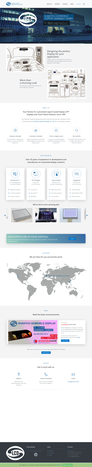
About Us (49, 4)
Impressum (50, 451)
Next (87, 215)
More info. (59, 465)
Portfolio (57, 4)
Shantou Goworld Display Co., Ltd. (44, 121)
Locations (65, 4)
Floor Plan (65, 340)
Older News (46, 352)
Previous (5, 215)
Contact (78, 4)
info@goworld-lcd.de (73, 381)
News (72, 4)
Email (78, 337)
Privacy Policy (51, 453)
